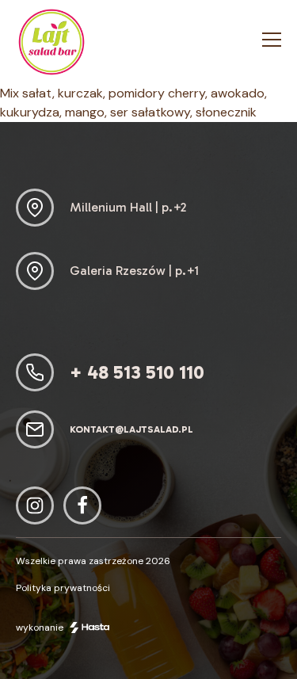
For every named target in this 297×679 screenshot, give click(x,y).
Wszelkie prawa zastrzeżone (93, 561)
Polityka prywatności (63, 588)
